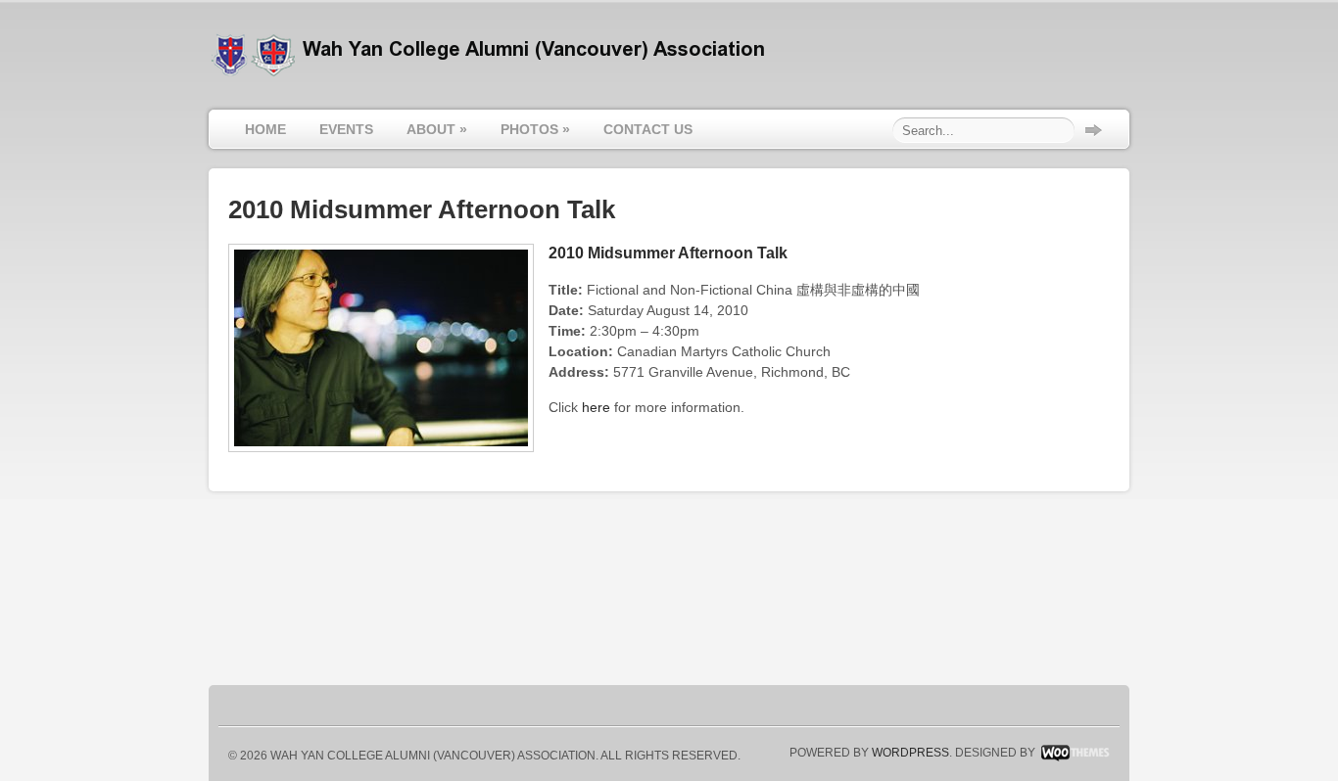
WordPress (910, 752)
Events (346, 129)
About (436, 129)
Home (265, 129)
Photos (535, 129)
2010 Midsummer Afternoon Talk (668, 253)
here (596, 407)
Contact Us (648, 129)
